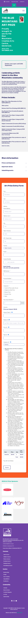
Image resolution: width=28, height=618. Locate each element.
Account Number (7, 278)
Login (14, 5)
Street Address (6, 208)
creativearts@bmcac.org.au (8, 543)
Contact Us (22, 1)
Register (7, 467)
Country (5, 245)
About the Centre (14, 1)
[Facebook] (11, 601)
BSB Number (6, 271)
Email (4, 251)
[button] (14, 163)
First (4, 191)
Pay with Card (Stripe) (8, 460)
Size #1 (5, 334)
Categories (5, 285)
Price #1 (5, 327)
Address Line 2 (6, 215)
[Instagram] (14, 601)
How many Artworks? (8, 299)
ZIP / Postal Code (7, 238)
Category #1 (6, 342)
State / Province (7, 230)
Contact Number (7, 259)
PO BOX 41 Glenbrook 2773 (8, 546)
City (4, 223)
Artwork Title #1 (6, 312)
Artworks (5, 307)
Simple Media (19, 612)
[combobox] (5, 262)
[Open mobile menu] (23, 10)
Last (4, 198)
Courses (5, 551)
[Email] (16, 601)
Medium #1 (6, 319)
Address (5, 206)
